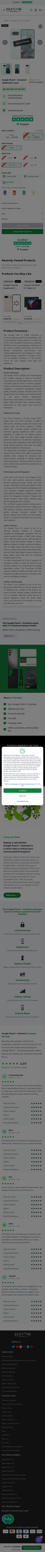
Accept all (22, 791)
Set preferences (22, 801)
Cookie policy (14, 784)
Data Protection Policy (28, 784)
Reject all (22, 796)
